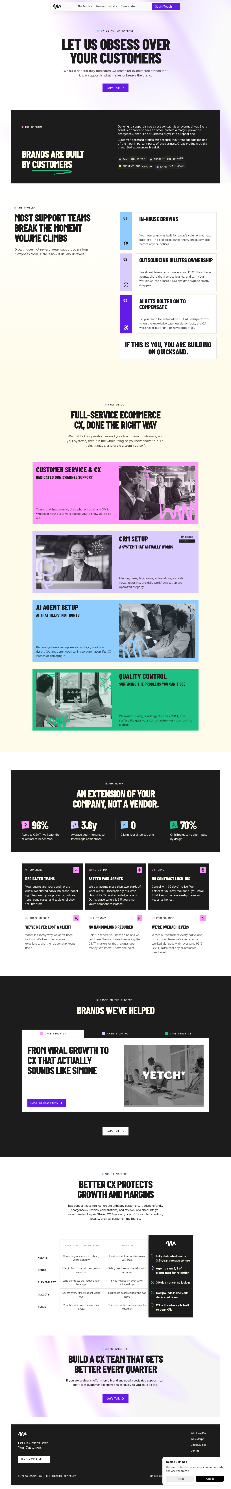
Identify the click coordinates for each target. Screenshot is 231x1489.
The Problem (85, 6)
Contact (196, 1450)
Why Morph (197, 1438)
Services (100, 6)
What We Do (198, 1433)
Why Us (113, 6)
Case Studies (128, 6)
